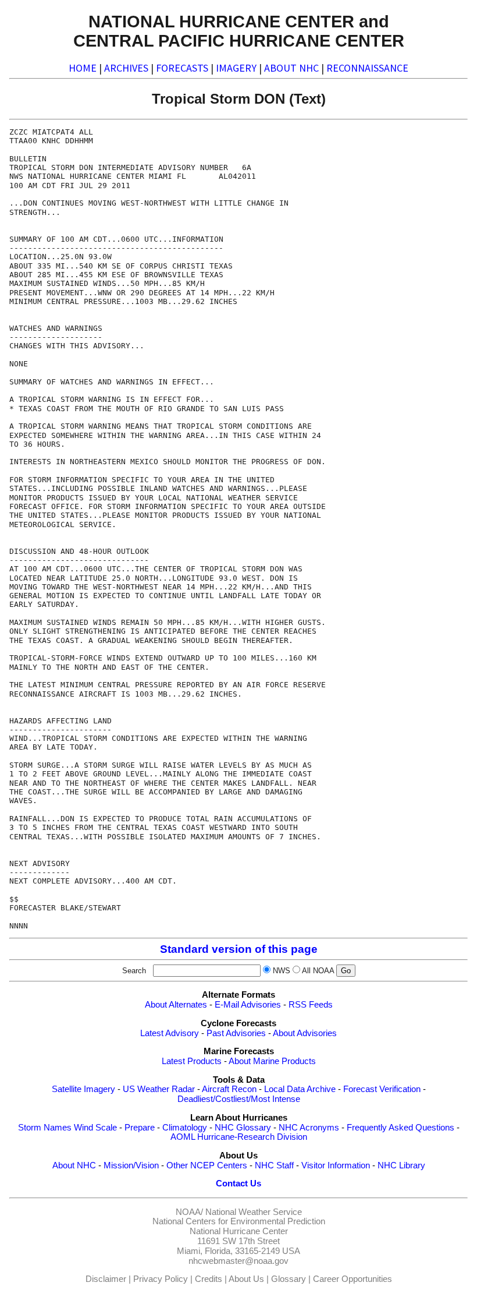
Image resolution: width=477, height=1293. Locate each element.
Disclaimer (106, 1279)
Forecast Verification (382, 1089)
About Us (246, 1279)
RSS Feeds (311, 1004)
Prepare (139, 1127)
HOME (83, 68)
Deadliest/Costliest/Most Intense (238, 1099)
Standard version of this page (239, 949)
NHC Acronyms (309, 1127)
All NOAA (318, 970)
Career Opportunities (352, 1279)
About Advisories (305, 1033)
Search (136, 970)
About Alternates (176, 1004)
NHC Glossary (243, 1127)
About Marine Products (272, 1061)
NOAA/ (189, 1212)
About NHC (74, 1165)
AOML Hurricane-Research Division (238, 1137)
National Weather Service (253, 1212)
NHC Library (401, 1165)
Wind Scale (95, 1127)
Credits (208, 1279)
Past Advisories (236, 1033)
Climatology (184, 1127)
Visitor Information (335, 1165)
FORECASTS (182, 68)
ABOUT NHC (291, 68)
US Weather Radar (159, 1089)
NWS (281, 970)
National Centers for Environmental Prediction (238, 1221)
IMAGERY (236, 68)
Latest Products (192, 1061)
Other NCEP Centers (206, 1165)
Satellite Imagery (83, 1089)
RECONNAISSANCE (367, 68)
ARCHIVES (126, 68)
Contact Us (238, 1183)
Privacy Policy (160, 1279)
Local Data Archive (300, 1089)
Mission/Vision (131, 1165)
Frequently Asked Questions (400, 1127)
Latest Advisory (169, 1033)
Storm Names (45, 1127)
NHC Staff (274, 1165)
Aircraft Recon (229, 1089)
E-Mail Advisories (248, 1004)
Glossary (288, 1279)
